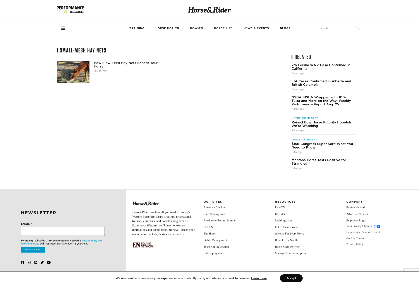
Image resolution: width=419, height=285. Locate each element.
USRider (280, 214)
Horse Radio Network (287, 246)
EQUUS (208, 227)
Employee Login (356, 220)
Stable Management (215, 240)
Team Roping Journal (216, 246)
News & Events (256, 28)
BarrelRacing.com (214, 214)
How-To (196, 28)
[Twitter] (42, 262)
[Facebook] (22, 262)
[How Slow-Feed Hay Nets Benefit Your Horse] (73, 72)
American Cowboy (215, 207)
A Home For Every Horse (289, 233)
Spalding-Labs (283, 220)
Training (136, 28)
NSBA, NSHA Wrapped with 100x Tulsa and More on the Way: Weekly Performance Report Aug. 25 (321, 101)
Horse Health (167, 28)
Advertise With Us (357, 214)
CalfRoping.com (213, 253)
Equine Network (356, 207)
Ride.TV (280, 207)
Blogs (285, 28)
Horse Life (223, 28)
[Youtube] (48, 262)
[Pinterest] (35, 262)
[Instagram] (29, 262)
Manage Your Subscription (291, 253)
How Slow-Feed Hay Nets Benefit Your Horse (126, 64)
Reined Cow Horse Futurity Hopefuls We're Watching (322, 124)
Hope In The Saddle (286, 240)
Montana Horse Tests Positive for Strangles (319, 161)
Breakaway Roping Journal (220, 220)
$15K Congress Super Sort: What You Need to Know (322, 145)
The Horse (210, 233)
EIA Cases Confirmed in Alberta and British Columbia (321, 82)
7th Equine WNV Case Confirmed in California (321, 66)
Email (26, 223)
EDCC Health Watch (287, 227)
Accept (291, 278)
